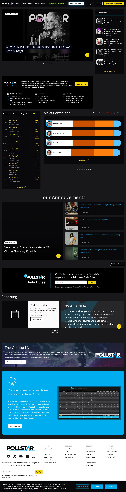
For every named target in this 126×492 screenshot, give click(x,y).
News (66, 451)
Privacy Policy (83, 287)
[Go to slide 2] (45, 63)
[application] (84, 138)
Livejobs (88, 460)
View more (108, 71)
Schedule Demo (75, 3)
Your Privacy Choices (50, 462)
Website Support (112, 451)
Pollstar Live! (48, 449)
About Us (47, 454)
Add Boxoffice (90, 451)
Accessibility (90, 465)
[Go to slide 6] (87, 169)
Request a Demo (112, 449)
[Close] (123, 486)
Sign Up (92, 282)
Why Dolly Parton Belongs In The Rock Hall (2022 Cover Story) (38, 49)
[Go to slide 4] (49, 63)
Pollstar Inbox (111, 457)
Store (45, 451)
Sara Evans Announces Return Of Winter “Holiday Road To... (26, 249)
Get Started (15, 426)
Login (99, 3)
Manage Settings (82, 486)
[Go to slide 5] (51, 63)
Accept (111, 486)
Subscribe (68, 449)
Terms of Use (95, 287)
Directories (68, 460)
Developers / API (91, 462)
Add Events (89, 449)
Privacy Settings (49, 460)
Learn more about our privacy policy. (44, 490)
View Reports (36, 319)
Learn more (81, 84)
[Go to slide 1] (43, 63)
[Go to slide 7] (88, 169)
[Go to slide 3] (47, 63)
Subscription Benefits (114, 3)
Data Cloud (89, 454)
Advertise (110, 454)
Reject (97, 486)
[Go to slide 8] (90, 169)
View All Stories (117, 264)
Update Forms (90, 457)
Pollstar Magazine (70, 454)
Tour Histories (69, 457)
